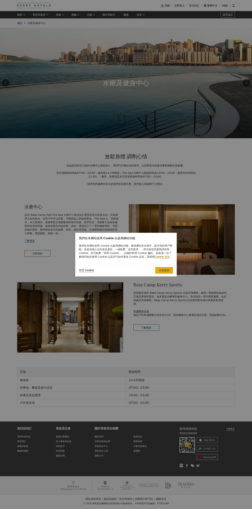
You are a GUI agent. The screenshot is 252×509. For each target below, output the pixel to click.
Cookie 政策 (162, 256)
